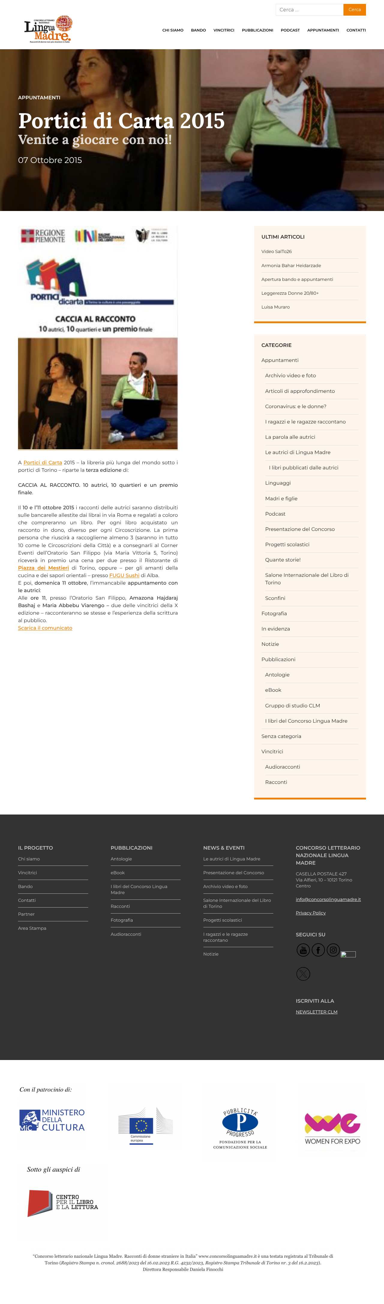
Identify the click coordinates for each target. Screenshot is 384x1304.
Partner (26, 914)
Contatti (356, 30)
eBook (273, 690)
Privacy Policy (311, 913)
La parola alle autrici (290, 437)
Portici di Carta (42, 463)
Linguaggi (278, 483)
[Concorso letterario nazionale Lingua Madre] (48, 44)
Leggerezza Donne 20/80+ (290, 293)
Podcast (290, 30)
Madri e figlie (281, 499)
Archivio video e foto (290, 376)
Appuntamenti (323, 30)
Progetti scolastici (287, 545)
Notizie (270, 644)
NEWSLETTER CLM (317, 1012)
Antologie (277, 675)
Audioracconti (282, 767)
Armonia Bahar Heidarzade (291, 265)
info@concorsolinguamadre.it (328, 899)
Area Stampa (32, 928)
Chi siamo (172, 30)
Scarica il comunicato (45, 628)
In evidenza (276, 629)
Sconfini (275, 598)
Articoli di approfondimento (300, 391)
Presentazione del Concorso (300, 529)
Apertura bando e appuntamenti (297, 279)
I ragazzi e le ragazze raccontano (305, 422)
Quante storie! (283, 560)
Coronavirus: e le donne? (295, 407)
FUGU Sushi (124, 576)
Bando (198, 30)
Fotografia (274, 614)
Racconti (276, 782)
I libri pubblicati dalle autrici (304, 468)
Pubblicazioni (257, 30)
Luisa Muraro (276, 307)
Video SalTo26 (277, 251)
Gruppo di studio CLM (292, 706)
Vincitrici (224, 30)
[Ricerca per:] (310, 10)
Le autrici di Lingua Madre (298, 453)
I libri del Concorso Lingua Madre (306, 721)
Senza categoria (282, 736)
